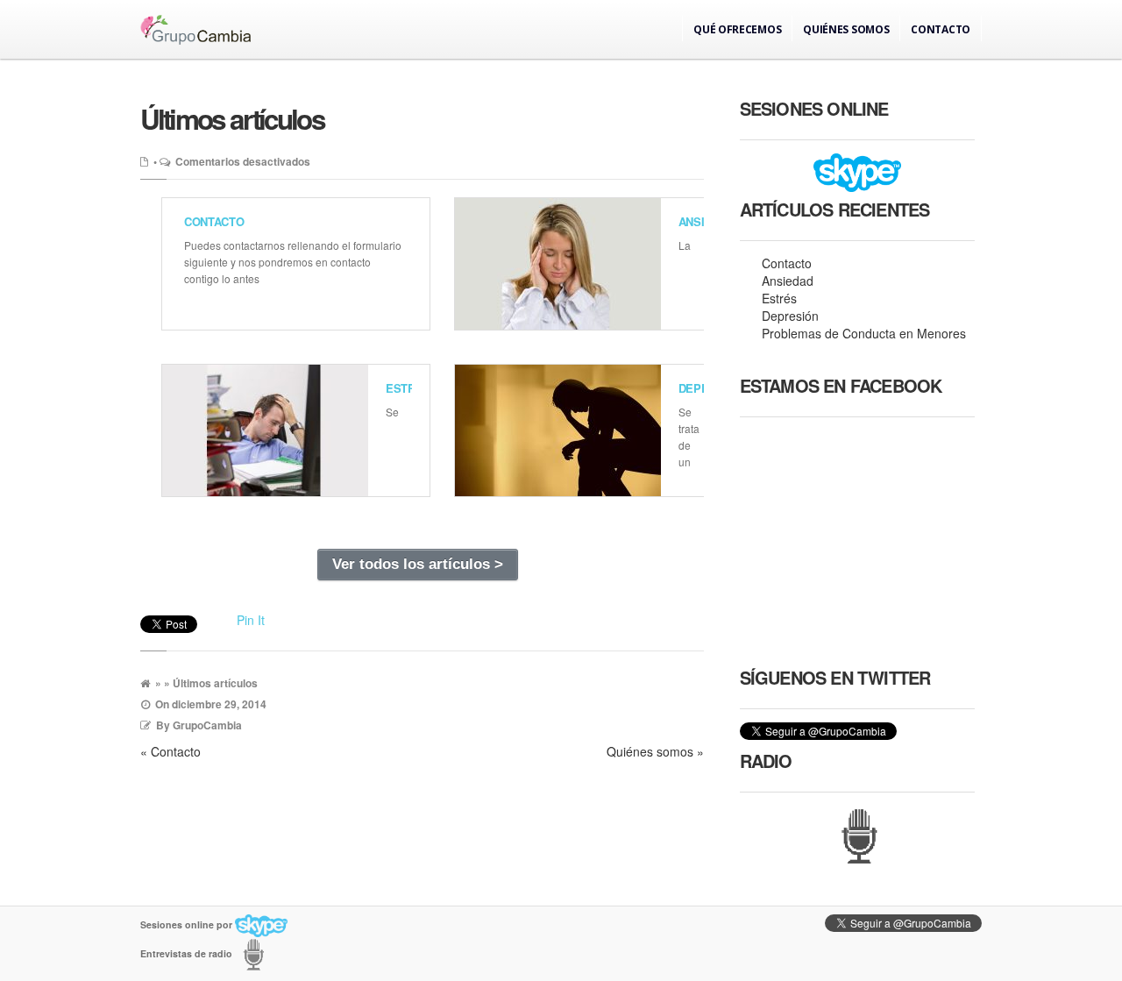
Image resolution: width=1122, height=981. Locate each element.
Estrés (408, 388)
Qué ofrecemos (737, 29)
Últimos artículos (232, 119)
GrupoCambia (207, 725)
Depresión (790, 315)
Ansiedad (787, 280)
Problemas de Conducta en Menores (864, 333)
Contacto (940, 29)
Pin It (251, 620)
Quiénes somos (846, 29)
